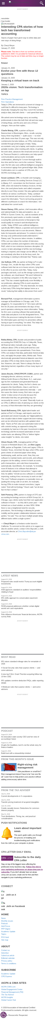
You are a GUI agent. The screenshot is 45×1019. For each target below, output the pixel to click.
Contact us (5, 950)
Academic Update (8, 931)
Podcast (4, 923)
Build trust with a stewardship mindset (16, 753)
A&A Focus (5, 926)
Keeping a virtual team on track (20, 80)
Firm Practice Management (12, 99)
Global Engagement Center (11, 989)
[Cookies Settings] (3, 1015)
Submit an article (7, 955)
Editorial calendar (8, 958)
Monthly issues (7, 921)
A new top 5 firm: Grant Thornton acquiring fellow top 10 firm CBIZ (21, 675)
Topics (3, 934)
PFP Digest (5, 929)
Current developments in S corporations (16, 796)
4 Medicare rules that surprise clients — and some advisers (21, 688)
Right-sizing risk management (27, 766)
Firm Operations (7, 102)
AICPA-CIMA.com (8, 987)
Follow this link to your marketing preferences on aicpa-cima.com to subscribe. (22, 869)
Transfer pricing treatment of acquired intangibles (20, 802)
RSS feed (5, 937)
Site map (4, 940)
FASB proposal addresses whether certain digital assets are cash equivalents (20, 607)
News (3, 918)
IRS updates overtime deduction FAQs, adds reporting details (22, 681)
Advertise (5, 953)
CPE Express (6, 976)
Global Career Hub (8, 1000)
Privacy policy (6, 961)
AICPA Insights (7, 997)
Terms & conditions (8, 963)
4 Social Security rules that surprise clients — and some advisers (20, 669)
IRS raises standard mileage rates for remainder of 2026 (21, 662)
